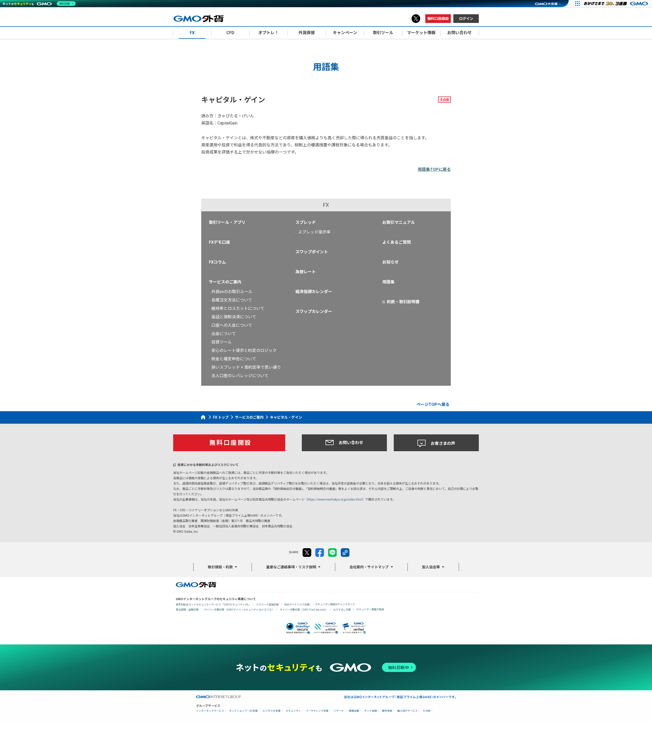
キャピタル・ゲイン (286, 417)
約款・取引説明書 (403, 301)
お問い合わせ (351, 442)
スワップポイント (311, 252)
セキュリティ (293, 710)
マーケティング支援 (317, 710)
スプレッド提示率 (314, 232)
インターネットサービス (210, 710)
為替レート (305, 271)
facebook (319, 552)
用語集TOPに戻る (434, 169)
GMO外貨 (196, 584)
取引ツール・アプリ (227, 222)
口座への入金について (231, 325)
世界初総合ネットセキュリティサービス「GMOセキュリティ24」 (213, 604)
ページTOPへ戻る (433, 404)
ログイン (466, 19)
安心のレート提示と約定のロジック (244, 350)
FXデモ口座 (219, 242)
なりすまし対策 (342, 609)
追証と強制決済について (233, 316)
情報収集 (354, 710)
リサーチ (339, 710)
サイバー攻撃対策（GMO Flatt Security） (304, 609)
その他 (444, 99)
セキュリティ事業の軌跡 (370, 609)
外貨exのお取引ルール (231, 291)
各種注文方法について (231, 300)
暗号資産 (387, 710)
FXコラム (217, 262)
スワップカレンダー (313, 311)
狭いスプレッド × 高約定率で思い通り (246, 367)
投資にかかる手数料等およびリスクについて (208, 465)
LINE (332, 552)
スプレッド (305, 222)
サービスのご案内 (225, 282)
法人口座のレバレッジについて (239, 375)
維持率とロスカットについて (237, 308)
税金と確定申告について (233, 358)
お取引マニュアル (398, 222)
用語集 (388, 282)
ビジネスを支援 (272, 710)
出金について (223, 333)
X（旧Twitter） (416, 18)
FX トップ (221, 417)
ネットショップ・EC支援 (243, 710)
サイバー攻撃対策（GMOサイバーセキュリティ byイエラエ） (239, 609)
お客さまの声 (443, 443)
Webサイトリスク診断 (297, 604)
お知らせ (390, 262)
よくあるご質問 (396, 242)
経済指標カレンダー (313, 291)
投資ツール (221, 342)
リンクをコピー (345, 552)
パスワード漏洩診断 (267, 604)
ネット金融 (370, 710)
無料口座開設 (438, 19)
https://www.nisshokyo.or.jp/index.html (335, 499)
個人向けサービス (407, 710)
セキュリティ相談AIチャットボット (335, 604)
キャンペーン (345, 32)
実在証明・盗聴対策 (187, 609)
